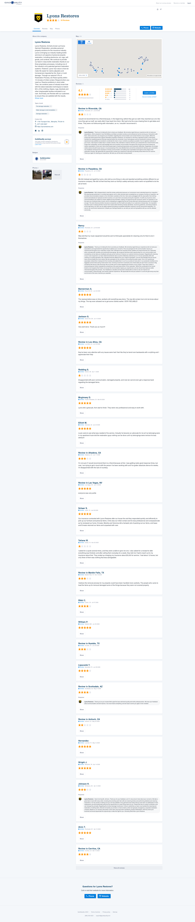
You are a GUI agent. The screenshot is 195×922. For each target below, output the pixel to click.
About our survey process (163, 3)
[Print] (157, 9)
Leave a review (149, 93)
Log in (189, 3)
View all (57, 175)
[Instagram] (42, 131)
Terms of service (95, 912)
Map (51, 29)
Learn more (38, 144)
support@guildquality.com (103, 915)
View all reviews (119, 868)
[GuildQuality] (13, 3)
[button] (119, 68)
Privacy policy (106, 912)
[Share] (160, 9)
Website (158, 28)
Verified (82, 110)
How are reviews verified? (149, 97)
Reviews (45, 29)
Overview (37, 29)
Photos (57, 29)
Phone (146, 28)
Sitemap (115, 912)
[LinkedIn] (39, 131)
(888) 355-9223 (89, 915)
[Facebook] (36, 131)
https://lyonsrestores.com (45, 126)
